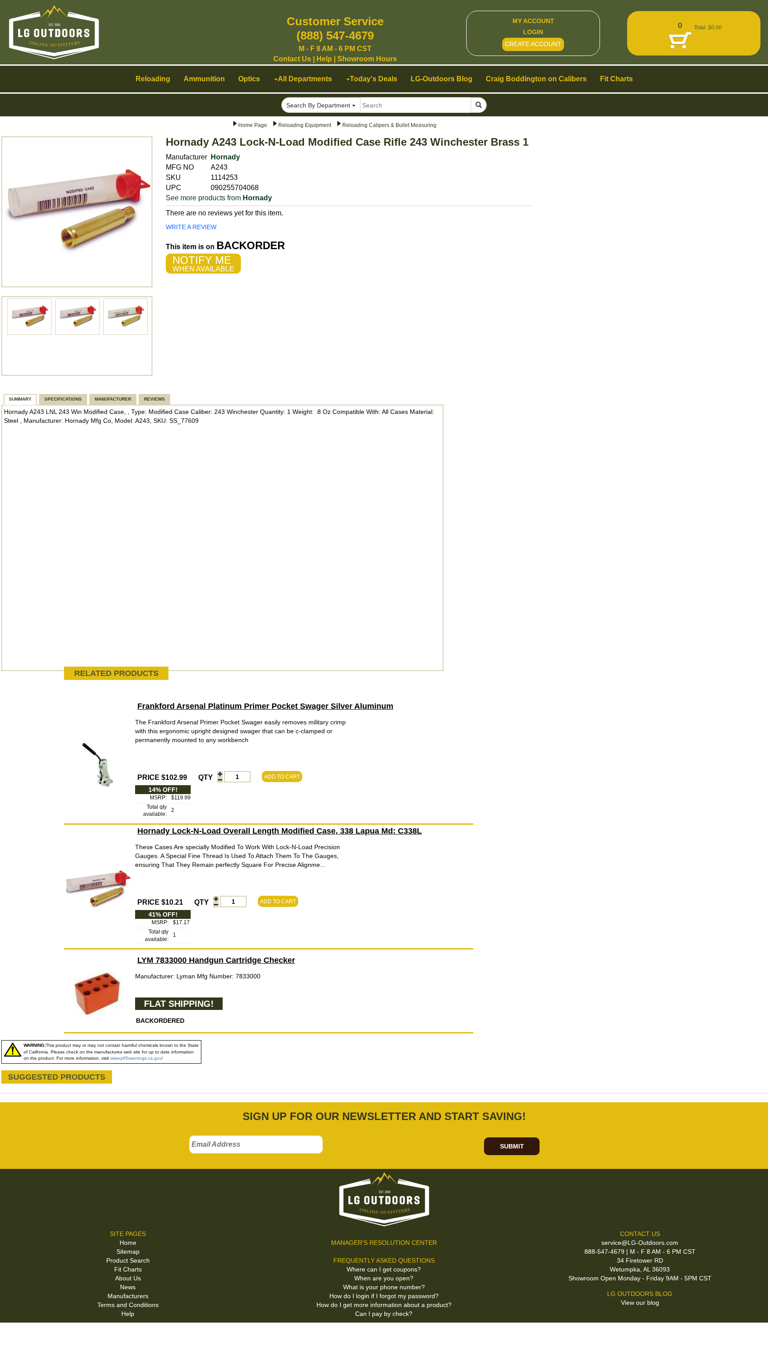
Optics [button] (249, 79)
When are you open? (383, 1278)
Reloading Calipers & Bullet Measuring (389, 125)
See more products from (219, 198)
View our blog (640, 1302)
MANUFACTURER (113, 399)
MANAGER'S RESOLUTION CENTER (384, 1242)
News (128, 1287)
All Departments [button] (305, 79)
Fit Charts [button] (616, 79)
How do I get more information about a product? (384, 1304)
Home (128, 1242)
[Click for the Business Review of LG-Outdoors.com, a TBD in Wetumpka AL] (17, 1337)
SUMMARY (20, 399)
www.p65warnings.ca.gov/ (136, 1058)
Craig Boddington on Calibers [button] (536, 79)
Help (324, 59)
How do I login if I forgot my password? (384, 1295)
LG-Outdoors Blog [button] (441, 79)
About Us (128, 1278)
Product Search (128, 1260)
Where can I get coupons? (384, 1269)
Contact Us (292, 59)
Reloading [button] (153, 79)
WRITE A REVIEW (191, 226)
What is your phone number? (384, 1287)
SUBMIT (512, 1146)
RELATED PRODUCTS (116, 673)
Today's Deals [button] (373, 79)
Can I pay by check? (383, 1313)
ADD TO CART (282, 777)
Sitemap (128, 1251)
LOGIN (533, 32)
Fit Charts (128, 1269)
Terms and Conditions (128, 1304)
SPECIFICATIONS (63, 399)
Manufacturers (128, 1295)
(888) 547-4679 (335, 35)
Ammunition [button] (204, 79)
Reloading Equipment (304, 125)
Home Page (252, 125)
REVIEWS (154, 399)
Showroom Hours (367, 59)
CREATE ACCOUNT (533, 44)
